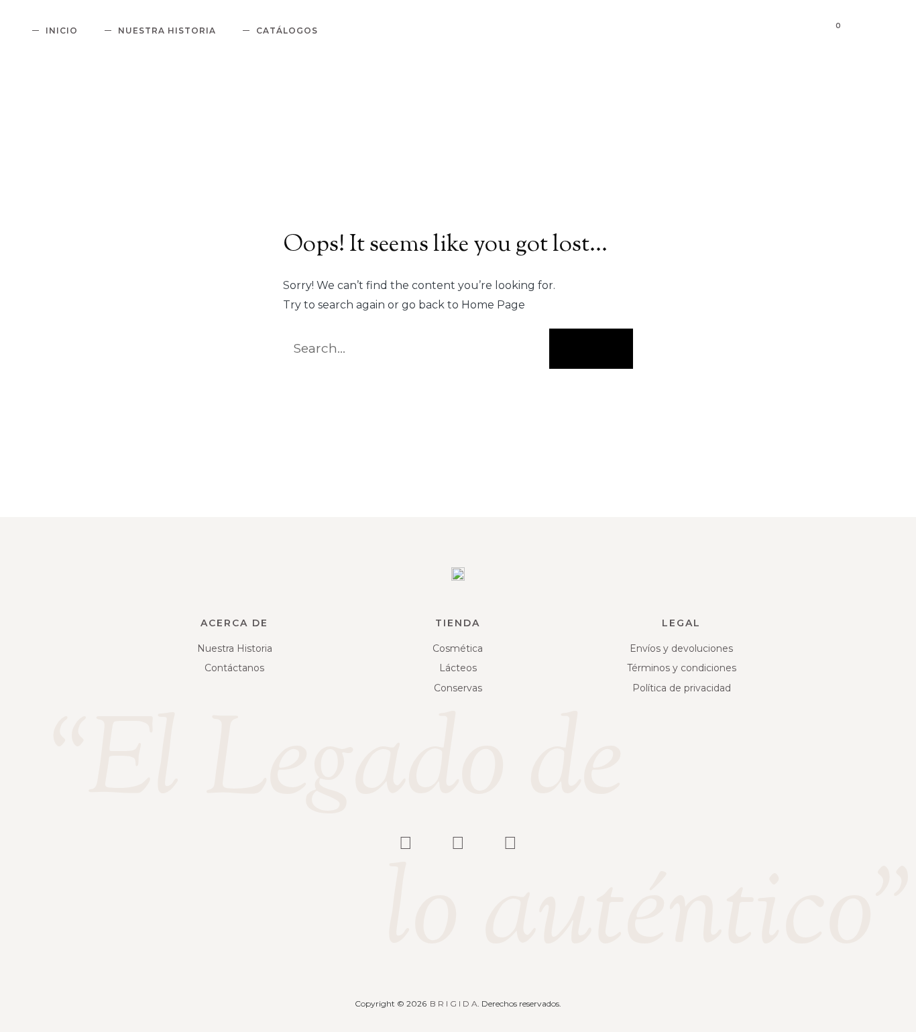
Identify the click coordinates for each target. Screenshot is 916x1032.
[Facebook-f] (458, 843)
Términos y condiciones (681, 668)
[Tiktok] (510, 843)
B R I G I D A (453, 1003)
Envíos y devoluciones (681, 648)
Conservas (458, 688)
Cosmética (458, 648)
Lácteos (458, 668)
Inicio (62, 30)
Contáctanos (234, 668)
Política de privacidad (681, 688)
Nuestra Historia (167, 30)
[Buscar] (591, 349)
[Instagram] (406, 843)
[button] (860, 32)
